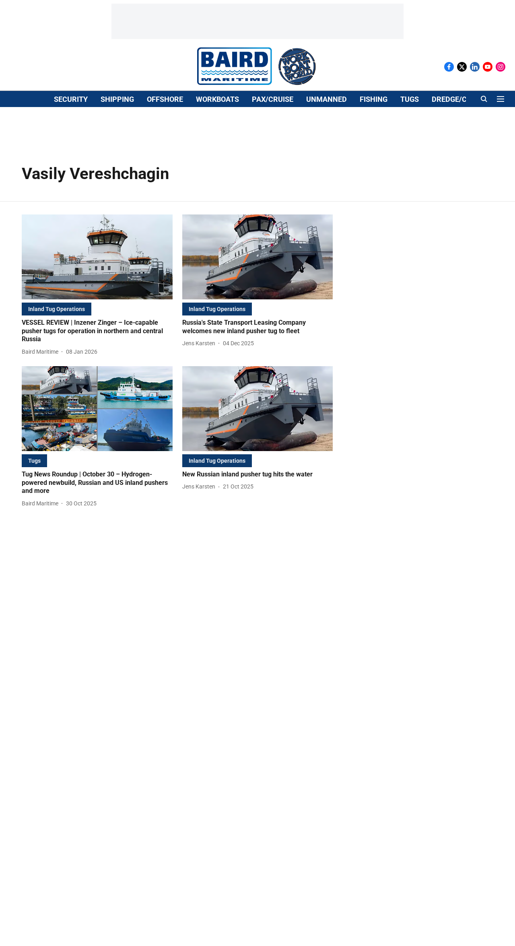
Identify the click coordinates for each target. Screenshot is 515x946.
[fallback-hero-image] (97, 256)
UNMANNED (326, 99)
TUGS (409, 99)
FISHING (373, 99)
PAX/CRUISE (272, 99)
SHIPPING (117, 99)
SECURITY (71, 99)
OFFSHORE (165, 99)
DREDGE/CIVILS (458, 99)
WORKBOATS (217, 99)
